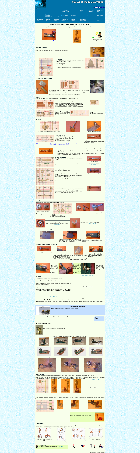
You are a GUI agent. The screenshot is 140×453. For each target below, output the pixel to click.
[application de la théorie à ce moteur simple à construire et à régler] (49, 39)
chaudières (73, 15)
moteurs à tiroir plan (100, 11)
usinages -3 (70, 68)
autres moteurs (65, 15)
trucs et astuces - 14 (45, 154)
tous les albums (57, 11)
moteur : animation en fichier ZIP (41, 317)
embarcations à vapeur (40, 20)
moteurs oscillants (81, 11)
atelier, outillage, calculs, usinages (65, 11)
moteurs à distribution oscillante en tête (48, 15)
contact (98, 20)
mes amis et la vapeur (65, 20)
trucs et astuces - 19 (57, 224)
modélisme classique (73, 20)
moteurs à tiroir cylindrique (91, 11)
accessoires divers (90, 16)
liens (89, 20)
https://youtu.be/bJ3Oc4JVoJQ (93, 379)
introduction (39, 11)
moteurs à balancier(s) (56, 16)
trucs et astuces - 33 (53, 296)
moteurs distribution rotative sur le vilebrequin (39, 16)
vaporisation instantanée (56, 20)
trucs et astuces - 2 (92, 223)
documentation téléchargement (83, 20)
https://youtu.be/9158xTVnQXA (87, 275)
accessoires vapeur (82, 16)
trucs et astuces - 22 (94, 164)
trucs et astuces (100, 15)
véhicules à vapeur (47, 20)
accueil (46, 11)
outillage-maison (74, 11)
